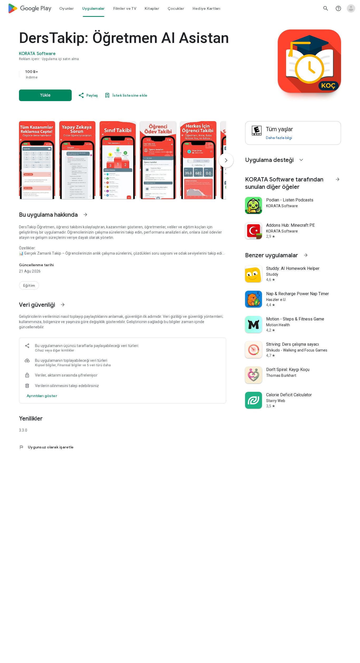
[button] (37, 160)
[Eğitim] (29, 285)
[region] (124, 74)
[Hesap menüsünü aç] (351, 8)
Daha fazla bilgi (279, 137)
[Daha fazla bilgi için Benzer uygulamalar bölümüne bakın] (305, 255)
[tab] (66, 8)
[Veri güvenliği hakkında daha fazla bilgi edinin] (42, 395)
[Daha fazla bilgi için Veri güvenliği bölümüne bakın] (62, 304)
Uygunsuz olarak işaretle (46, 447)
